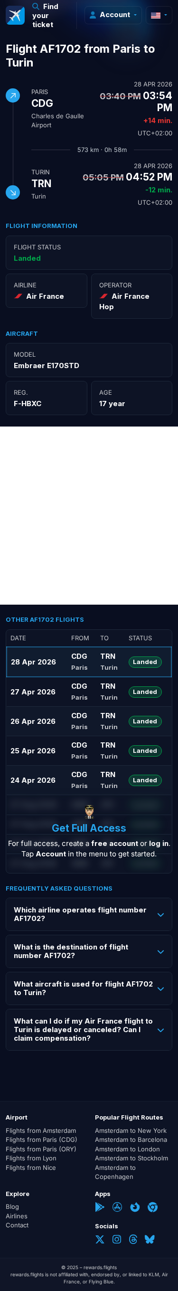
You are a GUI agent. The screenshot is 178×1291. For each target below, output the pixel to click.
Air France (45, 296)
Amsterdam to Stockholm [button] (131, 1158)
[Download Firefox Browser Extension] (135, 1208)
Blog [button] (12, 1206)
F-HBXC (27, 403)
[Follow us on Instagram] (116, 1240)
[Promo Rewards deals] (15, 15)
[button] (51, 15)
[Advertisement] (89, 516)
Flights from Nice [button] (31, 1167)
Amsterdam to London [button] (127, 1149)
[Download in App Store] (117, 1208)
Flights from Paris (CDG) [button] (41, 1139)
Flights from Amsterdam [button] (41, 1130)
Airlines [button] (17, 1216)
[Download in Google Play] (100, 1208)
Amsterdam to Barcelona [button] (131, 1139)
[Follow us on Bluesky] (150, 1240)
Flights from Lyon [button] (31, 1158)
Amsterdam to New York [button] (131, 1130)
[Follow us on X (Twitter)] (100, 1240)
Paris (39, 91)
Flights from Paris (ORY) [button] (41, 1149)
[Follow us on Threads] (133, 1240)
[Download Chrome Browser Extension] (153, 1208)
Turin (40, 172)
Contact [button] (17, 1225)
